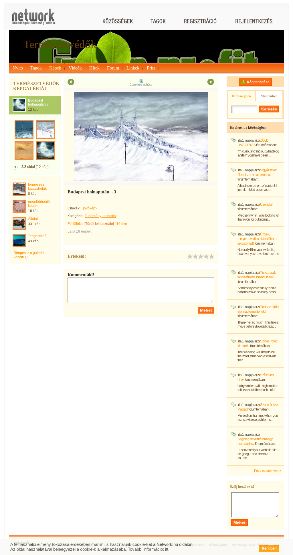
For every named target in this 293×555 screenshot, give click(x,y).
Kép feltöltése (258, 82)
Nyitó (18, 68)
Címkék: (74, 208)
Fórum (113, 68)
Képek (55, 68)
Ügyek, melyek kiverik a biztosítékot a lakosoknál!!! (256, 238)
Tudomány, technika (100, 216)
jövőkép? (90, 208)
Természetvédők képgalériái (36, 86)
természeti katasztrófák (37, 187)
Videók (75, 68)
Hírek (94, 68)
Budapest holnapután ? (38, 102)
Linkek (132, 68)
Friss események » (267, 470)
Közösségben (241, 96)
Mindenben (269, 96)
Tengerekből (37, 236)
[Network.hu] (33, 19)
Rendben (269, 548)
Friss (151, 68)
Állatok (33, 219)
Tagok (36, 68)
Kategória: (76, 216)
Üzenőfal (266, 205)
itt (166, 549)
